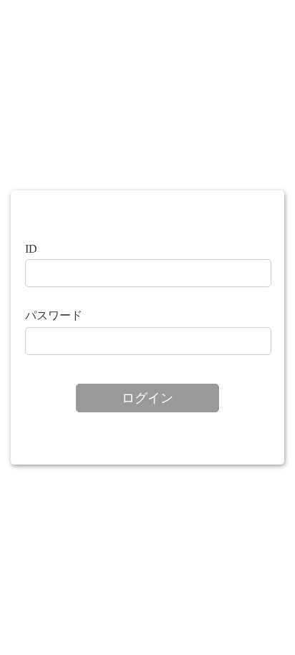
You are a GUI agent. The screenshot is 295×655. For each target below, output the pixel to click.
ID (31, 249)
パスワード (53, 315)
